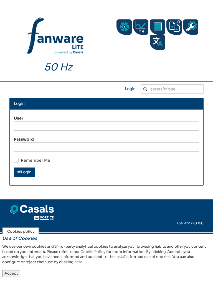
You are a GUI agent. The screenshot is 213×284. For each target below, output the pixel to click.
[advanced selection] (140, 27)
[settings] (190, 27)
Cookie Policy (92, 251)
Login (130, 88)
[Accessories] (157, 27)
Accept (11, 273)
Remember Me (35, 160)
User (18, 118)
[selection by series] (124, 27)
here (78, 262)
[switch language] (157, 42)
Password (24, 139)
